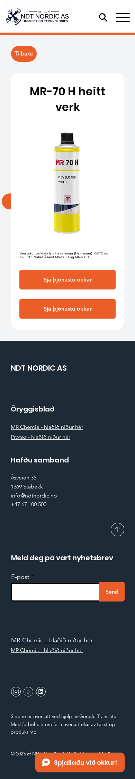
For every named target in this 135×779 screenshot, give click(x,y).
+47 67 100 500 (28, 504)
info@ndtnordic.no (34, 495)
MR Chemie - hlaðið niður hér (47, 427)
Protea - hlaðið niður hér (40, 437)
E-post (20, 577)
